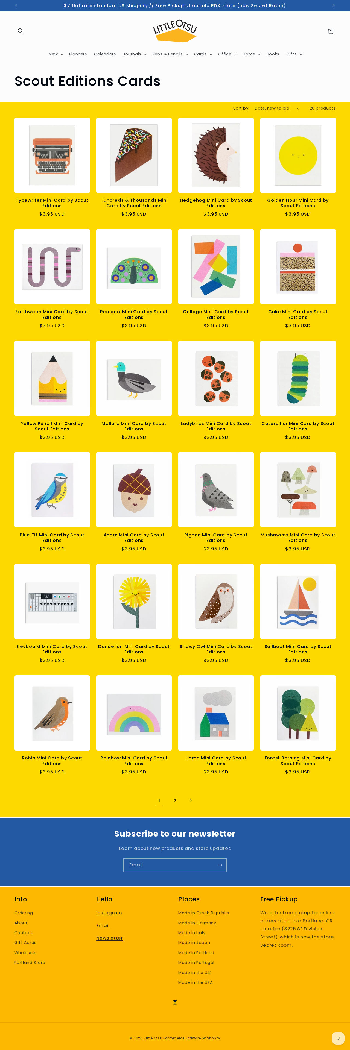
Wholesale (25, 952)
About (21, 923)
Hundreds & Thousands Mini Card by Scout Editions (134, 203)
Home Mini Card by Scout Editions (215, 761)
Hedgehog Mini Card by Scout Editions (216, 203)
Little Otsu (153, 1038)
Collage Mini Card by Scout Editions (216, 314)
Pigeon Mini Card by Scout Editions (216, 538)
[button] (20, 31)
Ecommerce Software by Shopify (191, 1038)
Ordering (23, 913)
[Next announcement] (334, 5)
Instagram (109, 912)
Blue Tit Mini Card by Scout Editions (52, 538)
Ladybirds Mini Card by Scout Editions (216, 426)
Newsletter (109, 938)
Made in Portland (196, 952)
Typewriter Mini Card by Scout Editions (52, 203)
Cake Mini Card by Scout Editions (298, 314)
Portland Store (29, 962)
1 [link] (159, 800)
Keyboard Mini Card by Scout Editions (52, 649)
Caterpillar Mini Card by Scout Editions (298, 426)
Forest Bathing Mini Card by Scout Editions (298, 761)
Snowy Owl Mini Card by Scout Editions (216, 649)
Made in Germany (197, 923)
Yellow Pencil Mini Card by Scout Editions (52, 426)
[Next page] (190, 801)
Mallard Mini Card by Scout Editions (134, 426)
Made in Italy (191, 932)
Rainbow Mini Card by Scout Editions (134, 761)
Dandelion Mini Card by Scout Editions (134, 649)
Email (102, 925)
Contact (23, 932)
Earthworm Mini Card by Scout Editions (52, 314)
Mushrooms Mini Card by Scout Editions (298, 538)
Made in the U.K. (195, 972)
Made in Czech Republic (203, 913)
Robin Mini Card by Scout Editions (52, 761)
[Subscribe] (220, 865)
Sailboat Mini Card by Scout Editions (298, 649)
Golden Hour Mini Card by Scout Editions (298, 203)
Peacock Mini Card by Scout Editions (134, 314)
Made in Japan (194, 942)
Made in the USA (195, 982)
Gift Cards (25, 942)
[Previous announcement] (16, 5)
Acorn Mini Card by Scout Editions (134, 538)
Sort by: (241, 108)
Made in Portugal (196, 962)
